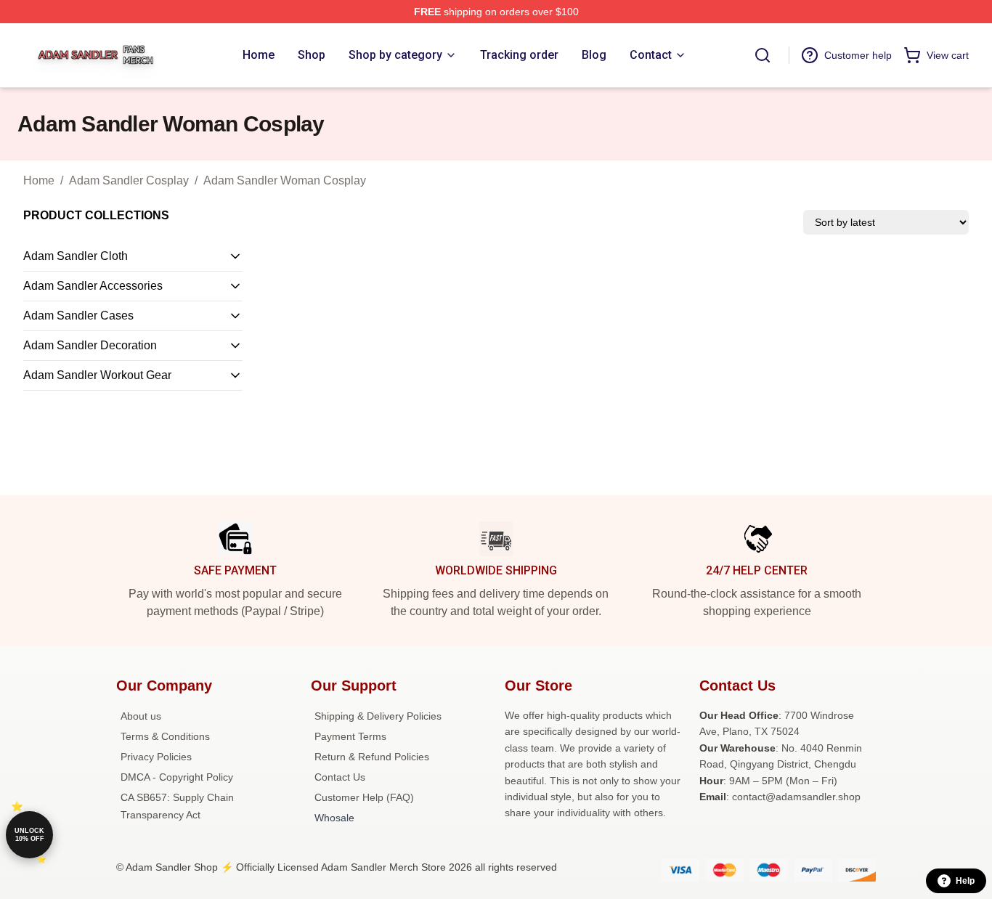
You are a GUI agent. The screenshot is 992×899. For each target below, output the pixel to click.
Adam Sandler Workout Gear (97, 375)
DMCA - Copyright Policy (177, 777)
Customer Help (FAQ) (364, 797)
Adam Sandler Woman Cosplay (284, 180)
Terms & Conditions (165, 736)
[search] (762, 55)
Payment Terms (350, 736)
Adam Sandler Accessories (93, 286)
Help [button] (965, 881)
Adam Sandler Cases (78, 315)
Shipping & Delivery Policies (378, 716)
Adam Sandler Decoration (90, 345)
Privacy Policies (156, 756)
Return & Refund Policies (371, 756)
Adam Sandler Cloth (75, 256)
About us (141, 716)
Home (38, 180)
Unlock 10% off (29, 834)
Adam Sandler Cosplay (129, 180)
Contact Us (339, 777)
